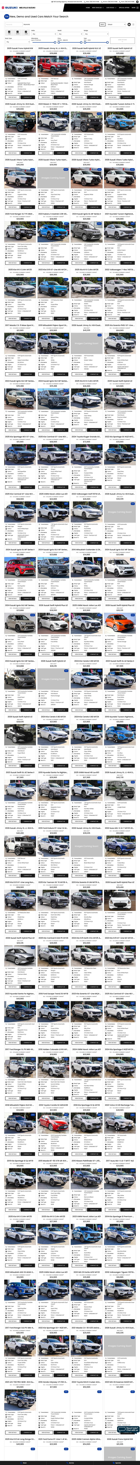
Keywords (27, 24)
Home (88, 8)
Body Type (8, 38)
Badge (86, 30)
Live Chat (128, 1430)
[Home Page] (9, 7)
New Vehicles (97, 8)
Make (33, 30)
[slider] (55, 42)
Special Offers (124, 8)
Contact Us (28, 97)
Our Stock (110, 8)
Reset (102, 24)
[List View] (133, 24)
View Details (12, 97)
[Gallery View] (129, 24)
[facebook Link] (137, 2)
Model (59, 30)
